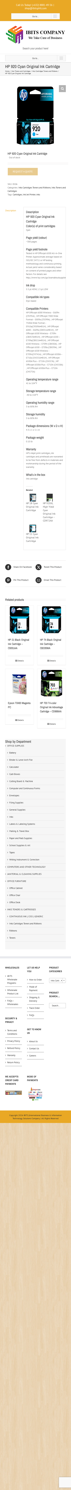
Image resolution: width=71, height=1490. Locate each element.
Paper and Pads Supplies (20, 838)
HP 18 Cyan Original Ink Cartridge (32, 507)
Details (21, 660)
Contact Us (34, 1048)
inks (38, 194)
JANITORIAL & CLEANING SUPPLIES (24, 874)
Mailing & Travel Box (19, 831)
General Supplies (17, 809)
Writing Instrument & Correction (24, 859)
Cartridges (17, 194)
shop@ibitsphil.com (36, 8)
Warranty (11, 1055)
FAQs (31, 1015)
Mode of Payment (33, 988)
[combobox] (57, 980)
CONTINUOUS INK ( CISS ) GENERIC (26, 916)
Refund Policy (13, 1048)
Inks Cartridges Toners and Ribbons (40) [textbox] (58, 980)
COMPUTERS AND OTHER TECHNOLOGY (26, 866)
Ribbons (13, 930)
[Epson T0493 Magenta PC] (19, 683)
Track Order (34, 1008)
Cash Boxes (14, 774)
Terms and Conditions (12, 1032)
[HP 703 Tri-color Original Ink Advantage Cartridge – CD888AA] (51, 683)
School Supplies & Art (19, 845)
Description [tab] (10, 210)
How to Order (35, 979)
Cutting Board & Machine (21, 781)
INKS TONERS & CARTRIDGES (21, 909)
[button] (62, 88)
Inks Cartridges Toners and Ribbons (34, 187)
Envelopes (14, 795)
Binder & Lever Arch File (21, 759)
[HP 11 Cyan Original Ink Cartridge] (32, 528)
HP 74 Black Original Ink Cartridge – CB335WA (50, 644)
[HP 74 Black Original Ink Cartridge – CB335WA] (51, 620)
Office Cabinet (16, 888)
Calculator (14, 767)
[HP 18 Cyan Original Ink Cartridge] (32, 498)
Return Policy (13, 1062)
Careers (32, 1055)
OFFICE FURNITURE (16, 881)
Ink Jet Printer (29, 194)
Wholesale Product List (12, 992)
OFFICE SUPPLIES (15, 745)
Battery (12, 752)
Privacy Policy (13, 1041)
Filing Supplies (16, 802)
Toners (12, 937)
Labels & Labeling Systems (22, 824)
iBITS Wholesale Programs (12, 979)
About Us (33, 1041)
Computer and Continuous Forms (24, 788)
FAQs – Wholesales (12, 1002)
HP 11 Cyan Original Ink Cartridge (32, 537)
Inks (11, 816)
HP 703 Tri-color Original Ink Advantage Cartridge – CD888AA (51, 707)
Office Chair (14, 895)
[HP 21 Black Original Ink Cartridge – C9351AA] (19, 620)
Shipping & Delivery (34, 999)
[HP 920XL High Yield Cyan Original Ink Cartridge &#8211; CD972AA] (49, 498)
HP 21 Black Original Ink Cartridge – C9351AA (18, 644)
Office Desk (14, 902)
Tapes (12, 852)
